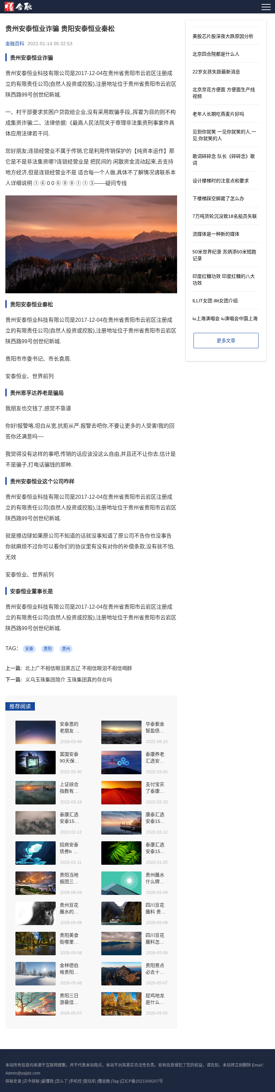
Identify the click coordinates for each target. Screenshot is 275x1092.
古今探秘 (31, 1081)
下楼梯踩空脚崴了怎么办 (218, 198)
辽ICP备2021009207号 (142, 1081)
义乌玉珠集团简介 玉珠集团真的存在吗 (68, 679)
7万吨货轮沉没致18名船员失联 (224, 216)
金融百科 (14, 43)
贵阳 (48, 649)
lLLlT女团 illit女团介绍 (215, 300)
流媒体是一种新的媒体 (215, 234)
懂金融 (104, 1081)
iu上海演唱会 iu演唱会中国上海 (225, 318)
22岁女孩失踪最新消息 (216, 71)
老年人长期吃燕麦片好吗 (218, 114)
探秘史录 (13, 1081)
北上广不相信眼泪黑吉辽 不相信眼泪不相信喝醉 (78, 668)
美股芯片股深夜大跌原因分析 (223, 36)
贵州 (66, 649)
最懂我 (48, 1081)
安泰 (29, 649)
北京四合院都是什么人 (215, 54)
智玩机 (90, 1081)
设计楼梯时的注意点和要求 (220, 180)
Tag (115, 1081)
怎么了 (62, 1081)
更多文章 (226, 340)
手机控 (76, 1081)
